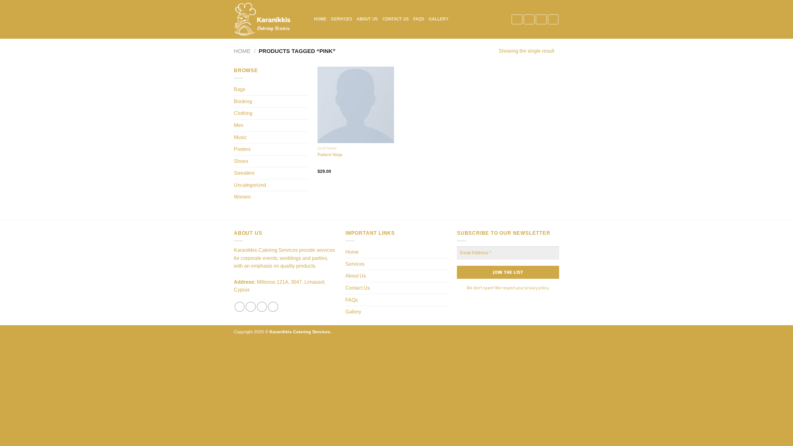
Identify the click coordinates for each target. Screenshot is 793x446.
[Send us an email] (541, 19)
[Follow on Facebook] (517, 19)
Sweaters (244, 173)
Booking (243, 101)
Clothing (243, 113)
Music (240, 137)
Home (320, 19)
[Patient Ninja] (356, 105)
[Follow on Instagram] (529, 19)
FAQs (418, 19)
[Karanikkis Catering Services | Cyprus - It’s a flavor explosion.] (265, 19)
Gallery (439, 19)
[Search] (307, 19)
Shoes (241, 161)
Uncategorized (250, 185)
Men (238, 125)
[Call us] (553, 19)
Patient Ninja (330, 154)
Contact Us (396, 19)
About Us (367, 19)
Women (242, 196)
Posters (242, 149)
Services (341, 19)
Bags (239, 89)
